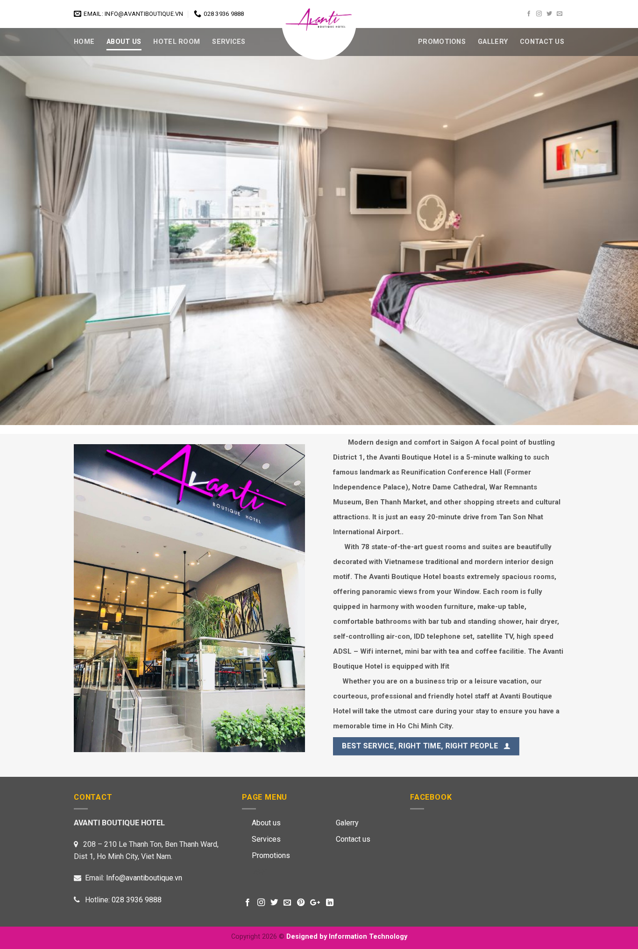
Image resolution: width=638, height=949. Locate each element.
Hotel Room (176, 42)
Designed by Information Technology (346, 937)
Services (228, 42)
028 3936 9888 (137, 899)
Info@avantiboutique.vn (144, 877)
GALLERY (493, 42)
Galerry (347, 822)
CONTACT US (542, 42)
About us (266, 822)
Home (84, 42)
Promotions (442, 42)
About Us (123, 42)
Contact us (353, 839)
